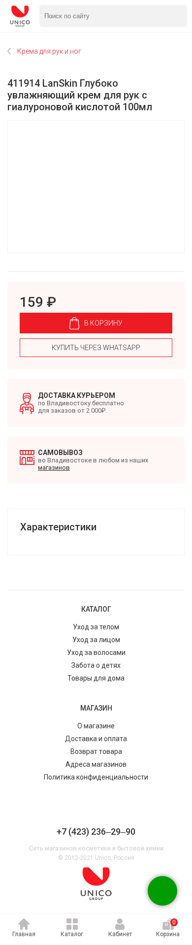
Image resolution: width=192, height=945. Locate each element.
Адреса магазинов (96, 764)
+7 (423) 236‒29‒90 (96, 831)
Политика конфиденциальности (96, 777)
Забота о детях (96, 665)
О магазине (96, 726)
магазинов (54, 467)
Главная (23, 934)
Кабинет (120, 934)
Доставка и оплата (96, 739)
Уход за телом (96, 627)
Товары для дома (96, 678)
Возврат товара (96, 751)
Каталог (72, 934)
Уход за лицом (96, 640)
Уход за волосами (96, 652)
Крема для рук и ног (49, 51)
